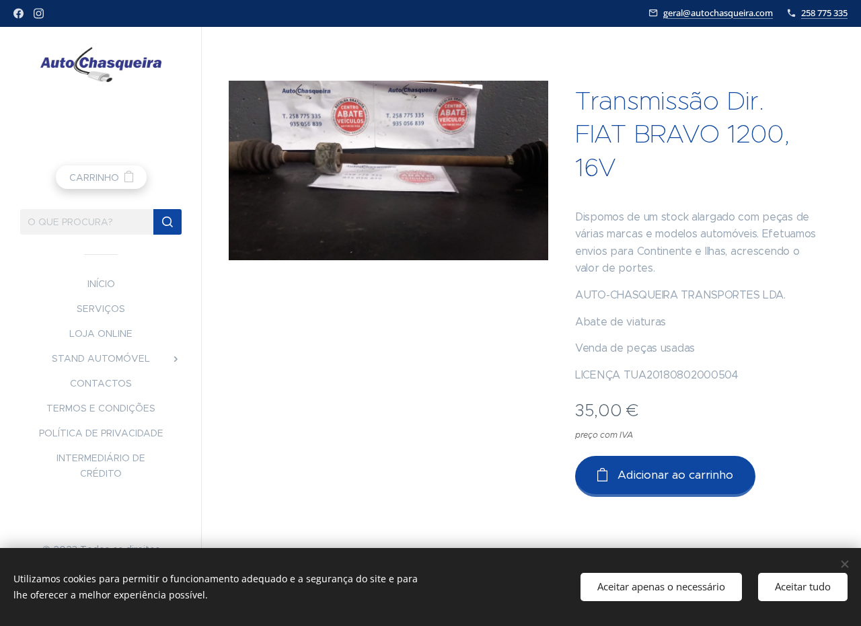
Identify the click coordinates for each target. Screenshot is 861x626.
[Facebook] (18, 13)
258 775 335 (824, 13)
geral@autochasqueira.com (718, 13)
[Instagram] (38, 13)
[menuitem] (101, 284)
